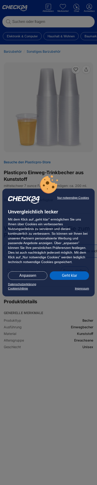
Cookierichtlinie (18, 288)
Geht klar (69, 275)
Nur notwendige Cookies (73, 197)
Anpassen (27, 275)
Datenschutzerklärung (22, 284)
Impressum (82, 288)
